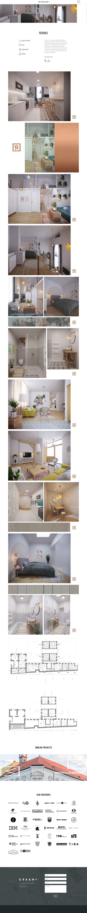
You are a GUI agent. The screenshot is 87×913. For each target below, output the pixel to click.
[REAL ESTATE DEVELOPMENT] (49, 60)
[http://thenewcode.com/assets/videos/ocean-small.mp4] (44, 1)
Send (56, 896)
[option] (43, 13)
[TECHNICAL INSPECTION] (45, 60)
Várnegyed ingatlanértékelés (69, 772)
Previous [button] (1, 767)
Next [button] (85, 768)
